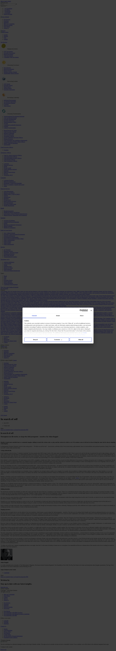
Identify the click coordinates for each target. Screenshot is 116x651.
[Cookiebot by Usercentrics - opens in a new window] (81, 310)
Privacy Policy (81, 334)
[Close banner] (91, 310)
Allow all (80, 339)
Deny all (35, 339)
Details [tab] (58, 315)
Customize (57, 339)
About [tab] (81, 315)
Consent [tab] (34, 315)
